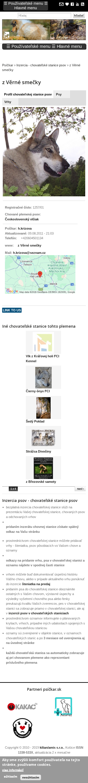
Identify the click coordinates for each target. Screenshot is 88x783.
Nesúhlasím (30, 777)
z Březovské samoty (41, 481)
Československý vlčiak (22, 219)
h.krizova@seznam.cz (29, 252)
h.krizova (25, 228)
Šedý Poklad (35, 421)
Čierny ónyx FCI (38, 391)
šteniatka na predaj (36, 584)
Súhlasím (10, 776)
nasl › (80, 488)
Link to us (12, 310)
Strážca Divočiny (38, 451)
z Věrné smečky (29, 245)
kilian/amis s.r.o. (52, 747)
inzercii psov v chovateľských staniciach (39, 613)
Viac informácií (12, 770)
